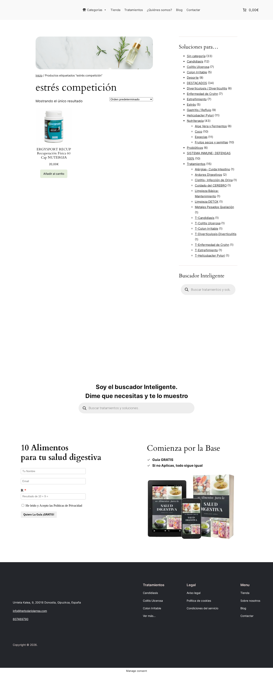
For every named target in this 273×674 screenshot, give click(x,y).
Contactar (193, 10)
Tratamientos (133, 10)
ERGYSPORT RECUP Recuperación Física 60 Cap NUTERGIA (54, 153)
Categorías (94, 10)
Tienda (115, 10)
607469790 (20, 619)
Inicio (39, 75)
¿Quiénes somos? (159, 10)
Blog (179, 10)
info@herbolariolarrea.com (30, 610)
